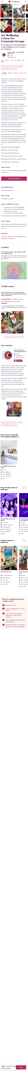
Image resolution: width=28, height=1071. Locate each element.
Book (21, 1067)
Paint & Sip (14, 68)
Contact (18, 361)
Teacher (16, 73)
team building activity (20, 236)
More (20, 73)
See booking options (14, 178)
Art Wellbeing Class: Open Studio (10, 301)
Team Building (5, 68)
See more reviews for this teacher (14, 337)
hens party (11, 238)
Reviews (10, 73)
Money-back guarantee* (12, 608)
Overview (4, 73)
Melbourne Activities (7, 66)
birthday (3, 238)
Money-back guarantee (9, 1066)
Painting (20, 66)
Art (15, 66)
